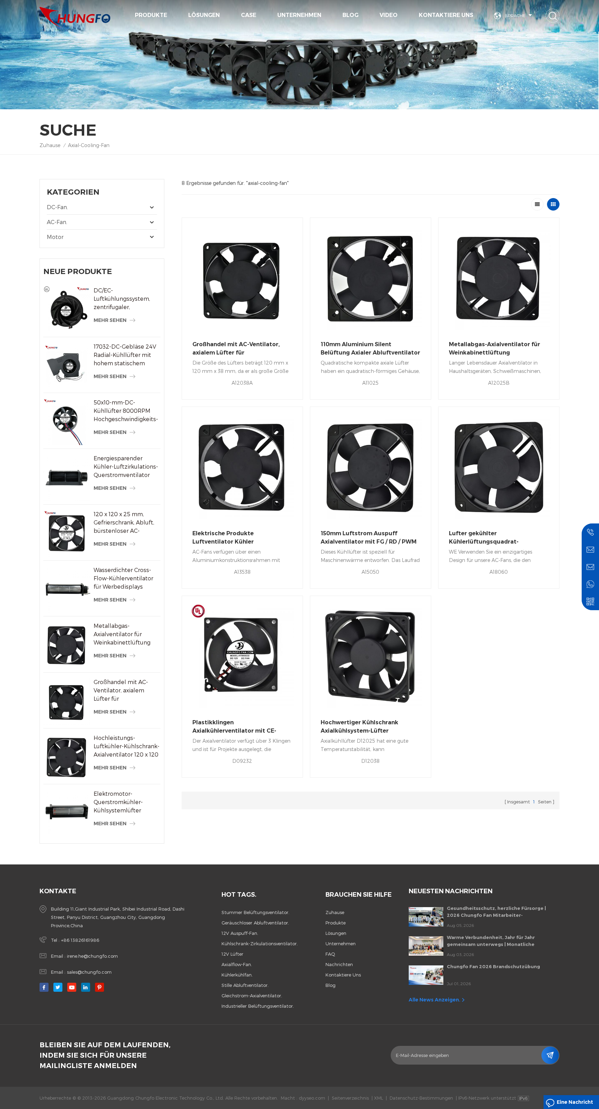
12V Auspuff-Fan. (240, 933)
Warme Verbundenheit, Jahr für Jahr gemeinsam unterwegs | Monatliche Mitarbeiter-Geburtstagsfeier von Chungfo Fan (499, 941)
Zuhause (50, 145)
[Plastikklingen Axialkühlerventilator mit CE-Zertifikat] (242, 656)
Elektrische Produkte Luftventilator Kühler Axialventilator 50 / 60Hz (228, 538)
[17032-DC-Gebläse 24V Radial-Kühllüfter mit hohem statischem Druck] (66, 365)
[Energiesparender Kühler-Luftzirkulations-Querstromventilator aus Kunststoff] (66, 477)
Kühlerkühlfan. (237, 975)
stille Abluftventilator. (245, 985)
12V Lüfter (232, 954)
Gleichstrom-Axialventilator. (252, 995)
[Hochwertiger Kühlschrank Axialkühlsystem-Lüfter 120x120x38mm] (370, 656)
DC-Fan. (57, 207)
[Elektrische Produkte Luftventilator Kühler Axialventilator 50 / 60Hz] (242, 467)
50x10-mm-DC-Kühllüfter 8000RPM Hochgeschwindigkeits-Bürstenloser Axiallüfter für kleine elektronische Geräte (126, 411)
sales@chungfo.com (89, 972)
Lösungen (204, 15)
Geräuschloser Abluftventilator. (255, 922)
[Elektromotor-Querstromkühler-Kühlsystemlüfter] (66, 813)
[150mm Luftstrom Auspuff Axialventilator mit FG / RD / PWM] (370, 467)
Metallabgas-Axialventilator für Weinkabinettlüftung (122, 634)
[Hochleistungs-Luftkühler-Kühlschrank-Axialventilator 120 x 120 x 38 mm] (66, 757)
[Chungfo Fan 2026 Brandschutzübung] (426, 975)
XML (378, 1098)
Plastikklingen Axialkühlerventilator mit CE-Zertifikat (234, 727)
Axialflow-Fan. (237, 964)
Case (248, 15)
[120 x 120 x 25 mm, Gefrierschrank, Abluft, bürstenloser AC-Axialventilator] (66, 533)
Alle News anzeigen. (434, 1000)
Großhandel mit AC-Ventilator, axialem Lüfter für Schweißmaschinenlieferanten (127, 691)
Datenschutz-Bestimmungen (421, 1098)
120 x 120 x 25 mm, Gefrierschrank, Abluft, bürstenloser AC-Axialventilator (124, 523)
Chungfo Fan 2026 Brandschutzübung (493, 966)
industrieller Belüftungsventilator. (258, 1006)
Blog (350, 15)
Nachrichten (339, 964)
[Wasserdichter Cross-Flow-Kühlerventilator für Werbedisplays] (66, 589)
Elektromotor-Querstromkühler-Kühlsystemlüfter (118, 801)
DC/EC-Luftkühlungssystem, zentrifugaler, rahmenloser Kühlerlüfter (122, 299)
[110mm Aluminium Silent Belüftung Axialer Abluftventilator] (370, 278)
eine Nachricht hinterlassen (575, 1104)
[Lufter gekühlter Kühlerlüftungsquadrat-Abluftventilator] (499, 467)
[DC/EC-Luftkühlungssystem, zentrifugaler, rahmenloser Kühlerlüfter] (66, 309)
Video (389, 15)
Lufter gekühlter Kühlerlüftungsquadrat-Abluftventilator (484, 538)
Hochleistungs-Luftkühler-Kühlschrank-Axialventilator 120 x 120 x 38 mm (126, 746)
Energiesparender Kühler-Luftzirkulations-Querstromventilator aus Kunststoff (126, 467)
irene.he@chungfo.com (92, 956)
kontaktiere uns (446, 15)
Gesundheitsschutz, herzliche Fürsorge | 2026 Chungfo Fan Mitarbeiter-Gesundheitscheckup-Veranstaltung (496, 912)
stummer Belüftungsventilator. (255, 912)
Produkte (151, 15)
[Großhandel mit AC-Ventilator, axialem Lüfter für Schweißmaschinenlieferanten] (66, 701)
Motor (55, 236)
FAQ (330, 954)
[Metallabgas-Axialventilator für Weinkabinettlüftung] (66, 645)
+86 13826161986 (80, 940)
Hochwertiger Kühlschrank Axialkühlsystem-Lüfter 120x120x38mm (359, 727)
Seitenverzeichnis (350, 1098)
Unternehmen (299, 15)
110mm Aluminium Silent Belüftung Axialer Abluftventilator (370, 348)
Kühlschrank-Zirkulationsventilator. (260, 943)
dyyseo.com (312, 1098)
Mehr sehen (110, 320)
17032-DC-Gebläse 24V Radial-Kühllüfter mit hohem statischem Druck (125, 355)
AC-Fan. (57, 222)
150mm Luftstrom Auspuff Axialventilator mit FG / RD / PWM (369, 537)
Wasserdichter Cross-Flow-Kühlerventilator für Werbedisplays (123, 578)
